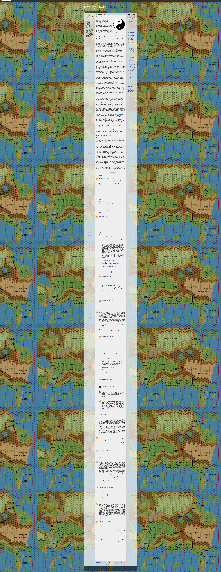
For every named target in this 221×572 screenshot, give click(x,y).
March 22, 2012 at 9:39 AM (106, 521)
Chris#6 (103, 386)
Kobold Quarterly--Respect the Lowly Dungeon (132, 50)
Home (87, 11)
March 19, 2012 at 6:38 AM (106, 450)
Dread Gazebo (129, 81)
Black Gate (129, 78)
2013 (130, 28)
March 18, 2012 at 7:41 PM (109, 386)
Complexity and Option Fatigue (132, 55)
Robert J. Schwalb (130, 90)
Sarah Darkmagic (130, 91)
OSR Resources (103, 11)
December (131, 31)
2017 (130, 24)
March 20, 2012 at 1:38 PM (108, 487)
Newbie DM (129, 89)
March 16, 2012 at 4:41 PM (110, 367)
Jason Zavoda (101, 178)
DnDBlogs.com (129, 75)
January (131, 70)
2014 (130, 27)
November (131, 32)
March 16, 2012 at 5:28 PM (108, 414)
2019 (130, 22)
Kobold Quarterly (130, 86)
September (131, 35)
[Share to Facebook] (113, 173)
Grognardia (129, 83)
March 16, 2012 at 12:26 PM (109, 178)
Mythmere (129, 88)
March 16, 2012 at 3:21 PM (109, 336)
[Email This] (110, 173)
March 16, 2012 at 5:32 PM (109, 260)
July (130, 38)
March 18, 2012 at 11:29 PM (107, 437)
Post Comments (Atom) (105, 564)
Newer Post (98, 562)
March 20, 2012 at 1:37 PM (109, 300)
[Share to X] (112, 173)
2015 (130, 25)
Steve (103, 300)
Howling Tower (95, 6)
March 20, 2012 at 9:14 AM (107, 391)
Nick (102, 203)
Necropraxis (104, 236)
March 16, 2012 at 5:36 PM (109, 276)
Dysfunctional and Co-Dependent (131, 58)
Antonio (100, 521)
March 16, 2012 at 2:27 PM (110, 236)
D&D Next (129, 80)
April (130, 42)
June (130, 39)
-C (102, 391)
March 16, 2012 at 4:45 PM (109, 379)
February (131, 69)
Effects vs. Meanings (131, 53)
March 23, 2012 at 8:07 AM (108, 203)
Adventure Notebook (94, 11)
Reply (100, 199)
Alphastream (104, 266)
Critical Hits (129, 79)
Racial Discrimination (132, 67)
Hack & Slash (129, 84)
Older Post (122, 562)
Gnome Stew (129, 82)
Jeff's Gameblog (130, 85)
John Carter (131, 48)
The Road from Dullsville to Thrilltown (131, 46)
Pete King (103, 285)
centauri (100, 216)
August (131, 36)
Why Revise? (131, 60)
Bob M (100, 450)
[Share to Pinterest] (114, 173)
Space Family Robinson (131, 62)
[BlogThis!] (111, 173)
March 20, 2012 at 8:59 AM (110, 285)
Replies (101, 201)
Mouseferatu (129, 87)
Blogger (116, 569)
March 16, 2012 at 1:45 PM (106, 216)
